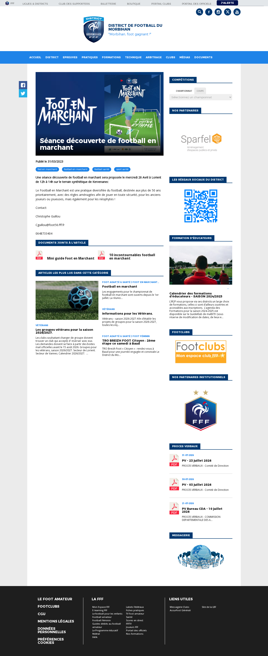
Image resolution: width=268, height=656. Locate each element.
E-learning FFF (99, 610)
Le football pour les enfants (107, 613)
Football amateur (102, 617)
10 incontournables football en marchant (132, 256)
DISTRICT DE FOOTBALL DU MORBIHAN (135, 27)
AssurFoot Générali (180, 610)
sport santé (122, 169)
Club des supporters (74, 4)
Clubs (170, 57)
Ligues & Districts (35, 4)
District (52, 57)
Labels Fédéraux (135, 607)
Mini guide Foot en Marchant (70, 258)
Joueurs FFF (132, 627)
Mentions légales (56, 621)
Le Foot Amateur (55, 599)
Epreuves (70, 57)
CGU (41, 614)
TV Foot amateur (135, 613)
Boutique (133, 4)
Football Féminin (101, 620)
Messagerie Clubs (179, 607)
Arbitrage (154, 57)
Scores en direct (134, 620)
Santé (129, 617)
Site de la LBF (209, 607)
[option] (200, 144)
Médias (184, 57)
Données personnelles (52, 630)
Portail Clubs (161, 4)
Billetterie (108, 4)
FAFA (94, 637)
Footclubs (48, 606)
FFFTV (128, 623)
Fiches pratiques (135, 610)
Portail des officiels (196, 4)
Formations (111, 57)
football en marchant (75, 169)
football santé (101, 169)
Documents (203, 57)
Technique (133, 57)
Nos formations (134, 634)
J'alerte (227, 2)
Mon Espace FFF (101, 607)
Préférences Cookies (51, 641)
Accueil (35, 57)
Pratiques (90, 57)
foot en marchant (47, 169)
